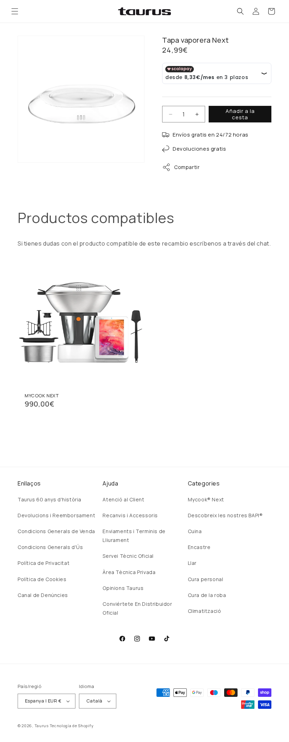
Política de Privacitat (43, 563)
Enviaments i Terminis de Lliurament (134, 535)
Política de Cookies (42, 579)
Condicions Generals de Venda (56, 531)
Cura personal (205, 579)
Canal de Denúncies (43, 595)
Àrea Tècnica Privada (129, 572)
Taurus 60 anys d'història (49, 499)
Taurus (42, 725)
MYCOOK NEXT (42, 396)
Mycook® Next (206, 499)
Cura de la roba (207, 595)
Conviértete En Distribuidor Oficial (137, 608)
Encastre (199, 547)
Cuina (195, 531)
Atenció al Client (123, 499)
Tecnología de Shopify (72, 725)
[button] (15, 11)
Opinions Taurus (123, 588)
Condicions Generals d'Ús (50, 547)
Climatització (204, 611)
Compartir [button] (186, 167)
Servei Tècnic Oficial (128, 556)
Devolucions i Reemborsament (56, 515)
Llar (192, 563)
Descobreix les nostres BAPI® (225, 515)
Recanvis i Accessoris (130, 515)
